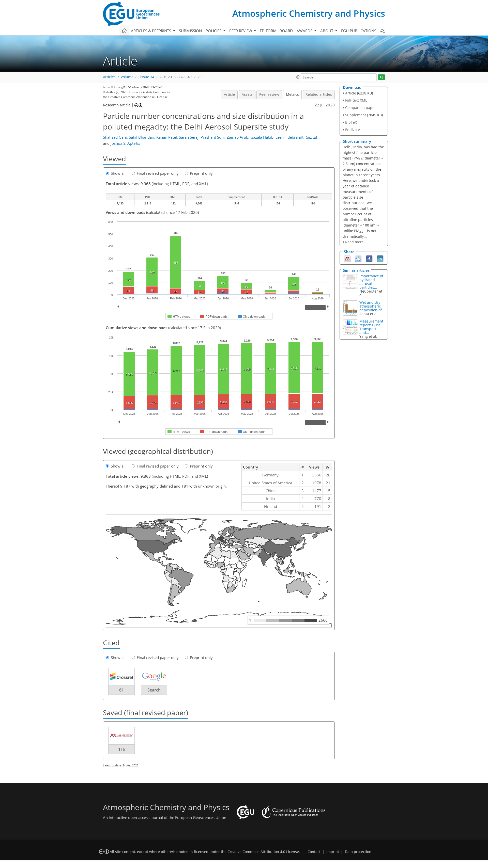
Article (229, 94)
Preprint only (201, 173)
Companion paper (360, 107)
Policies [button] (214, 30)
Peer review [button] (241, 30)
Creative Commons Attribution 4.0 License (263, 851)
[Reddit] (358, 258)
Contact (314, 851)
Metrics (292, 94)
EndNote (352, 129)
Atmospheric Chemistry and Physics (308, 13)
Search (154, 690)
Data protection (358, 851)
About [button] (327, 30)
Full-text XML (356, 100)
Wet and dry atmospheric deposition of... (372, 306)
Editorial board (276, 30)
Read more (354, 241)
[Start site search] (381, 77)
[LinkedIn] (380, 258)
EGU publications (358, 30)
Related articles (319, 94)
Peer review (269, 94)
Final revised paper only (158, 173)
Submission (190, 30)
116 (121, 749)
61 (121, 690)
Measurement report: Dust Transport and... (371, 327)
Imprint (332, 851)
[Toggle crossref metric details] (121, 676)
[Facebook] (369, 258)
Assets (247, 94)
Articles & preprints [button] (151, 30)
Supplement (355, 114)
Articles (109, 77)
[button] (298, 77)
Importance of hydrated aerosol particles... (371, 282)
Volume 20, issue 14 (137, 77)
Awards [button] (305, 30)
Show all (118, 173)
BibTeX (351, 122)
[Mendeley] (347, 258)
